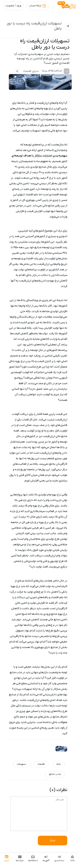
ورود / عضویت (13, 5)
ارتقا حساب (35, 5)
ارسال (52, 840)
